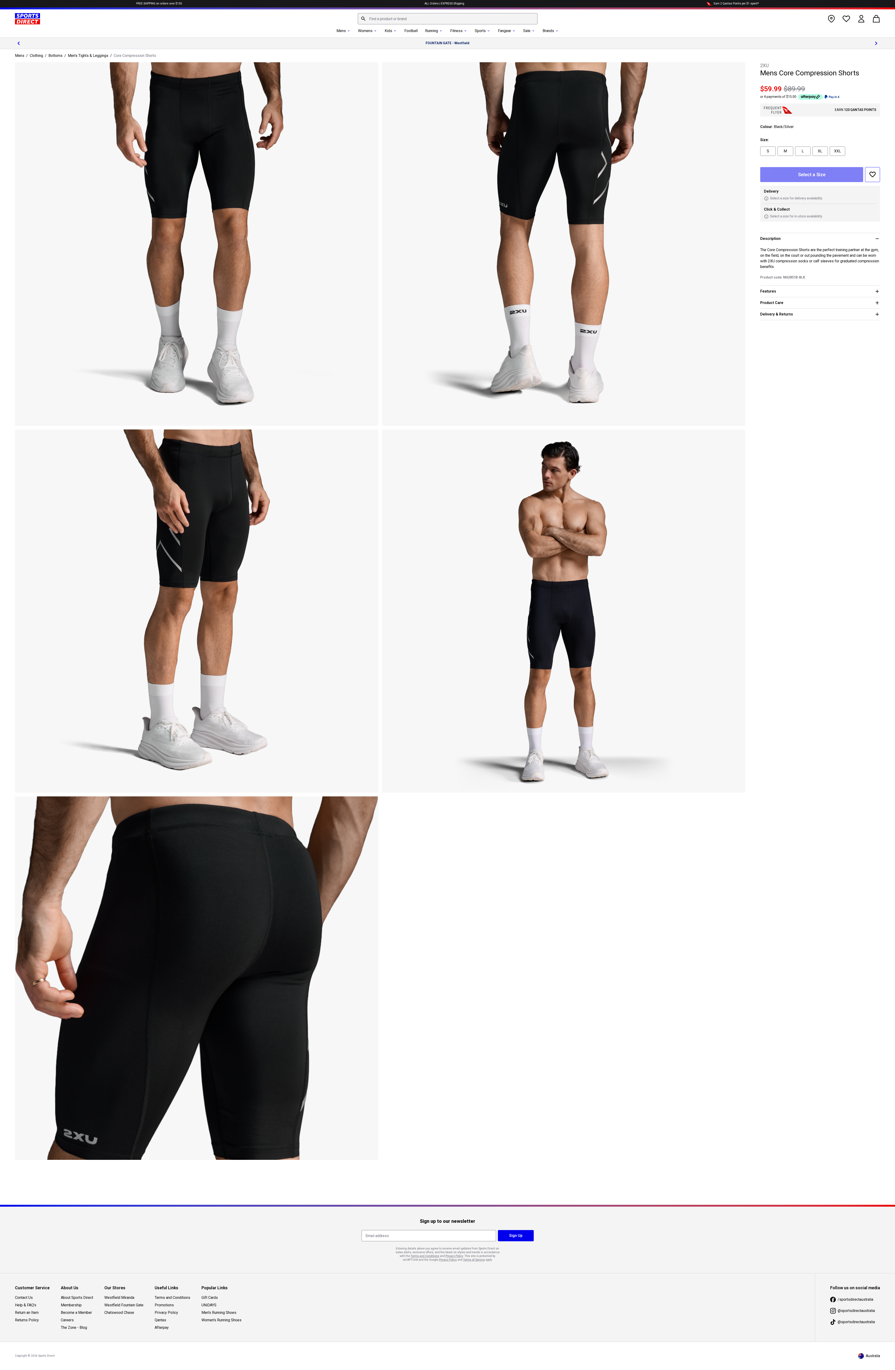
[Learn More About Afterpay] (810, 97)
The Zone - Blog (74, 1327)
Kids (388, 31)
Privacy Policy (166, 1312)
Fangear (504, 31)
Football (411, 31)
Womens (365, 31)
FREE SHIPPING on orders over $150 (159, 3)
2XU (764, 65)
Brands (548, 31)
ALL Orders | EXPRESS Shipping (444, 3)
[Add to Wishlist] (872, 174)
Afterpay (162, 1327)
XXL (837, 151)
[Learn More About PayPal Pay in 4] (832, 97)
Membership (71, 1305)
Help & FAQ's (25, 1305)
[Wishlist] (846, 18)
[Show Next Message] (876, 43)
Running (431, 31)
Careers (67, 1320)
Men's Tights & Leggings (88, 55)
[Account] (861, 18)
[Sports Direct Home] (27, 18)
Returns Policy (27, 1320)
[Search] (363, 18)
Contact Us (24, 1297)
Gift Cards (209, 1297)
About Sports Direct (77, 1297)
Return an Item (27, 1312)
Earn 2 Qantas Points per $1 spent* (736, 3)
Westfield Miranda (119, 1297)
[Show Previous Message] (18, 43)
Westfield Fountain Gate (123, 1305)
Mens (341, 31)
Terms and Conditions (172, 1297)
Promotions (164, 1305)
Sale (526, 31)
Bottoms (55, 55)
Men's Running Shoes (218, 1312)
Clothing (36, 55)
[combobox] (447, 18)
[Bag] (876, 18)
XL (820, 151)
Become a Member (76, 1312)
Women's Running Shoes (221, 1320)
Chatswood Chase (119, 1312)
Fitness (456, 31)
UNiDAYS (208, 1305)
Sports (480, 31)
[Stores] (831, 18)
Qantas (160, 1320)
